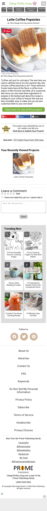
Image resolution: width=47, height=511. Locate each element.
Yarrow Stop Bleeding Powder (14, 284)
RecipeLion (23, 454)
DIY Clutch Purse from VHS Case (29, 140)
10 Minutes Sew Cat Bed (33, 315)
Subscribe (23, 407)
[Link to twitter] (24, 337)
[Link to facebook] (14, 337)
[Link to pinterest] (34, 337)
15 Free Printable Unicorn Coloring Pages (14, 255)
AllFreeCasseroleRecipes (23, 461)
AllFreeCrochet (23, 446)
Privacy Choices (23, 430)
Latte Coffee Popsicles (23, 177)
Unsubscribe (23, 422)
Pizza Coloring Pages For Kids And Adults (33, 255)
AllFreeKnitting (23, 450)
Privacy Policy (23, 399)
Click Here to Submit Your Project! (28, 131)
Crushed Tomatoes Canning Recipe (14, 315)
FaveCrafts (24, 443)
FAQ (23, 373)
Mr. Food (24, 458)
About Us (23, 350)
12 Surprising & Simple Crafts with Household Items (33, 285)
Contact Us (23, 366)
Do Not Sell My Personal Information (23, 390)
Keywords (23, 381)
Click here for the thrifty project (23, 109)
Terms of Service (23, 415)
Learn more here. (23, 482)
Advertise (23, 358)
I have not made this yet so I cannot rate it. (23, 197)
